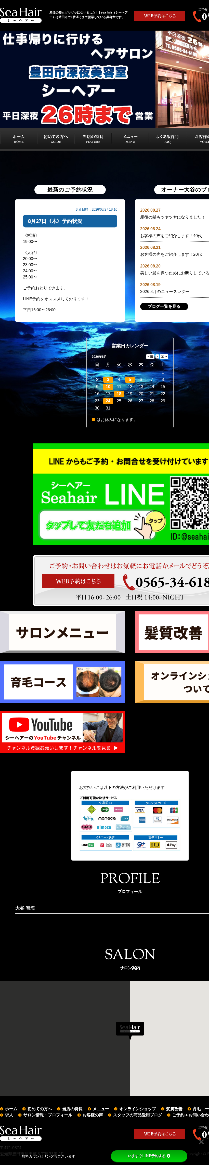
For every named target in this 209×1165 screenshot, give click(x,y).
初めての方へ (40, 1109)
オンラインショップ (137, 1109)
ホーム (11, 1109)
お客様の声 (93, 1115)
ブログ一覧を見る (164, 306)
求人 (9, 1115)
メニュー (101, 1109)
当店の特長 (72, 1109)
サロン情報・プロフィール (47, 1115)
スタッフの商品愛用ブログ (137, 1115)
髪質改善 (174, 1109)
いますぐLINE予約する (147, 1156)
